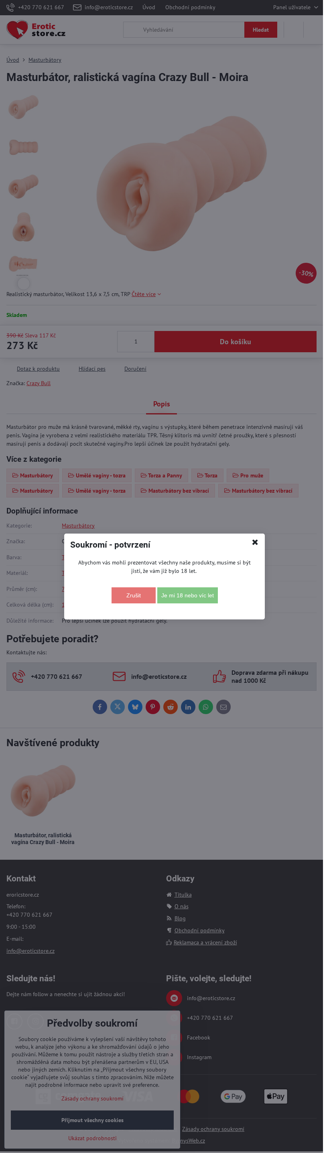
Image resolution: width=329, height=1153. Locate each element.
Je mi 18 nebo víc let (187, 595)
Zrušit (133, 595)
